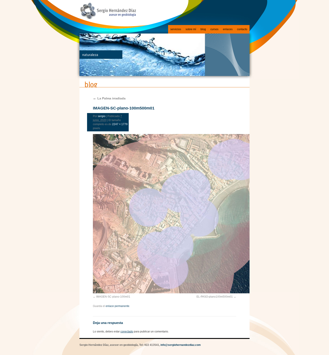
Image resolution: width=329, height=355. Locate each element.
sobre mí (191, 29)
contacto (242, 29)
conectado (126, 331)
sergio (101, 116)
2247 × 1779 (120, 124)
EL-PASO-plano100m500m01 (215, 296)
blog (203, 29)
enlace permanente (117, 306)
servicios (175, 29)
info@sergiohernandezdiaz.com (180, 345)
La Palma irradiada (109, 98)
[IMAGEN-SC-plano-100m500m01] (164, 213)
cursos (214, 29)
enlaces (228, 29)
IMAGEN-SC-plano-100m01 (113, 296)
